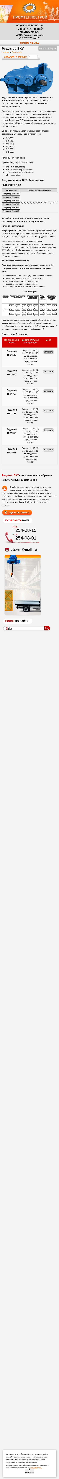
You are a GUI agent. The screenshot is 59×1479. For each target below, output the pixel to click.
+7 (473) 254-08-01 (28, 25)
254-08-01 (25, 537)
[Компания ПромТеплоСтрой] (29, 13)
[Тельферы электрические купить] (22, 615)
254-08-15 (25, 530)
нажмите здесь (36, 1468)
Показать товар (46, 48)
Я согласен (29, 1471)
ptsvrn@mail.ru (29, 31)
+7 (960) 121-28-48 (28, 28)
